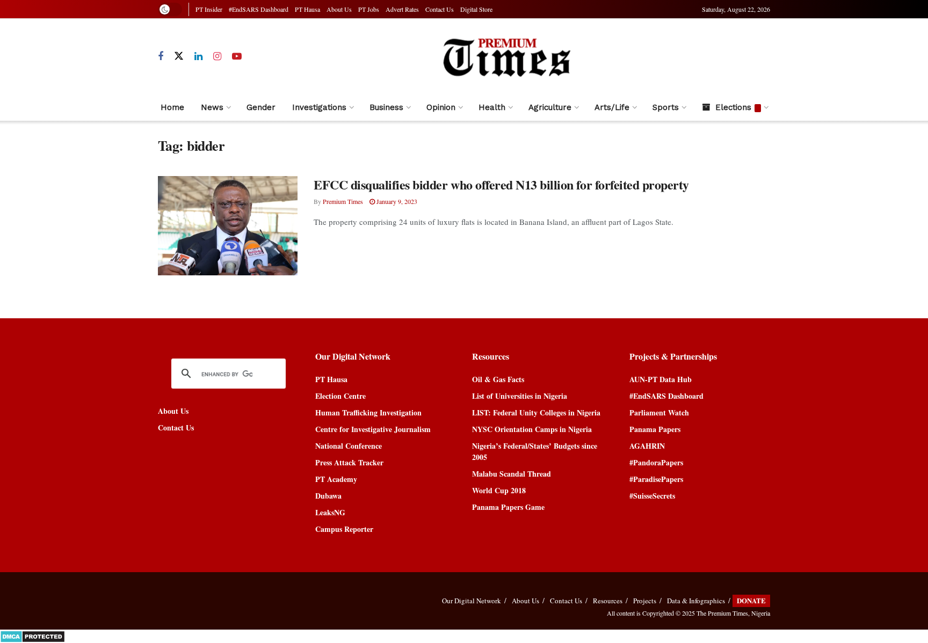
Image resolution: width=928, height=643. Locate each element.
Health (492, 107)
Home (172, 107)
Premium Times (343, 201)
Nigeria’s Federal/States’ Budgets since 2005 (534, 451)
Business (386, 107)
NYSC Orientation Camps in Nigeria (532, 429)
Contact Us (439, 9)
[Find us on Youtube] (237, 56)
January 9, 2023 (396, 201)
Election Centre (340, 395)
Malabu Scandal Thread (511, 473)
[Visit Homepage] (506, 57)
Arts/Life (612, 107)
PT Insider (208, 9)
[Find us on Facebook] (160, 56)
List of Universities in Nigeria (519, 395)
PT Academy (336, 479)
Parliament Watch (659, 412)
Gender (261, 107)
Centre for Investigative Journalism (373, 429)
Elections (733, 107)
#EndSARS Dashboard (258, 9)
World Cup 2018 (499, 490)
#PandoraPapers (656, 462)
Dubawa (328, 495)
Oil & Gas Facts (498, 379)
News (212, 107)
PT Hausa (307, 9)
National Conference (348, 445)
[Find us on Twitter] (179, 56)
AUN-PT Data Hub (660, 379)
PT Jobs (368, 9)
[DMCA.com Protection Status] (32, 635)
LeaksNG (330, 512)
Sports (666, 107)
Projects (644, 600)
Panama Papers (654, 429)
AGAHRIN (647, 445)
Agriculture (549, 107)
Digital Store (476, 9)
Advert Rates (402, 9)
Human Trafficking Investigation (368, 412)
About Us (339, 9)
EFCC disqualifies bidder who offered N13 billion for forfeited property (501, 184)
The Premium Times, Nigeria (733, 613)
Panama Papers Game (508, 507)
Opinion (440, 107)
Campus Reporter (344, 529)
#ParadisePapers (656, 479)
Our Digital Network (471, 600)
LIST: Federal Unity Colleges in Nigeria (536, 412)
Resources (607, 600)
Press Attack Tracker (349, 462)
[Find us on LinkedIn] (198, 56)
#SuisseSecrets (652, 495)
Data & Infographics (696, 600)
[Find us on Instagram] (217, 56)
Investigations (319, 107)
